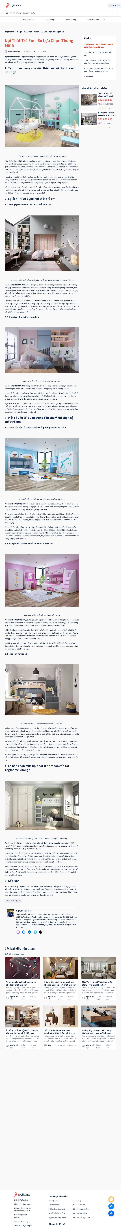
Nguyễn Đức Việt (24, 910)
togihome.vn (31, 895)
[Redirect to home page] (13, 5)
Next (104, 19)
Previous (16, 19)
